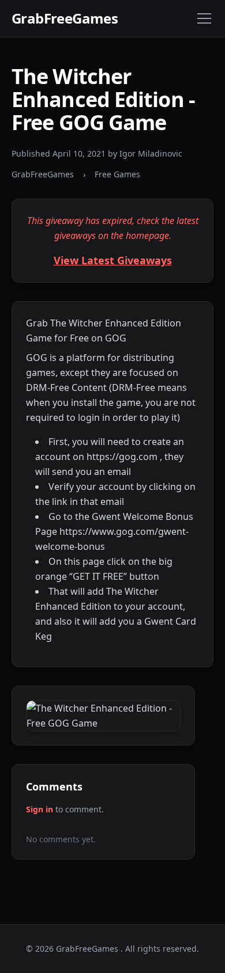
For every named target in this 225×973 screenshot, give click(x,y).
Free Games (117, 174)
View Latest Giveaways (113, 260)
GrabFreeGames (65, 18)
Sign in (39, 809)
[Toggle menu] (204, 18)
